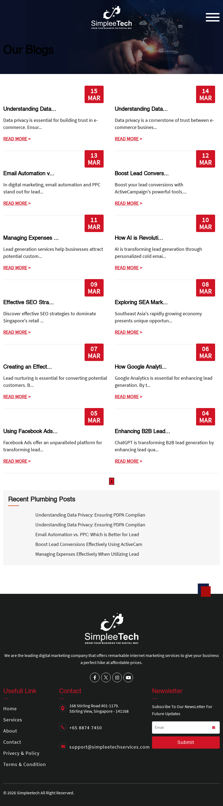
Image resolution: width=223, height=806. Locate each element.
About (10, 731)
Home (10, 708)
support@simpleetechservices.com (109, 747)
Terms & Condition (24, 764)
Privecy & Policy (21, 753)
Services (12, 720)
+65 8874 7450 (85, 727)
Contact (12, 742)
